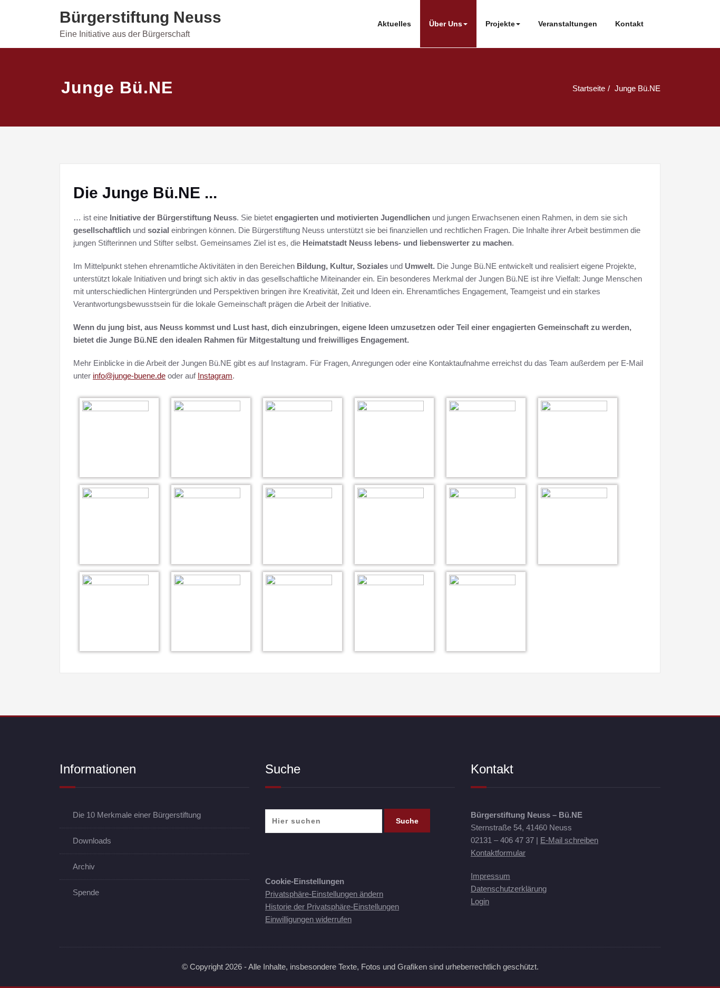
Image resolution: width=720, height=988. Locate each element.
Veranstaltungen (567, 24)
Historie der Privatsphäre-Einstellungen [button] (332, 906)
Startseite (588, 88)
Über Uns (445, 24)
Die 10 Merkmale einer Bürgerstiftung (137, 814)
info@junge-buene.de (129, 375)
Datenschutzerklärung (509, 888)
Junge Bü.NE (637, 88)
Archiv (84, 866)
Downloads (92, 840)
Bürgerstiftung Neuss (140, 17)
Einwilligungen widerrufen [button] (308, 919)
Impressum (490, 875)
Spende (86, 892)
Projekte (500, 24)
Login (480, 901)
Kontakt (629, 24)
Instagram (215, 375)
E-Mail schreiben (569, 840)
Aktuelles (394, 24)
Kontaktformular (498, 852)
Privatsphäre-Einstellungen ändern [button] (324, 893)
